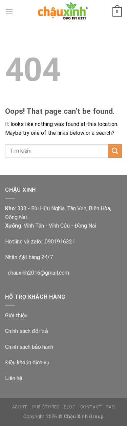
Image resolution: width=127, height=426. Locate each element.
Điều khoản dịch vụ (27, 362)
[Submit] (115, 150)
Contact (91, 407)
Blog (70, 407)
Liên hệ (13, 378)
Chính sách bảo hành (29, 347)
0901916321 (60, 241)
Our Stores (45, 407)
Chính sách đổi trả (26, 331)
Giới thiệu (16, 315)
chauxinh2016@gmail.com (37, 273)
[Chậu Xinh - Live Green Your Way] (64, 12)
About (19, 407)
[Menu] (9, 11)
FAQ (110, 407)
